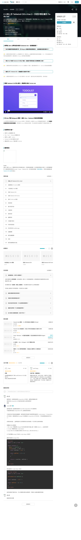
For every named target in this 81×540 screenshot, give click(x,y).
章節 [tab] (18, 39)
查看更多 (28, 357)
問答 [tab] (28, 39)
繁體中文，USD (62, 2)
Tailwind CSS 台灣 (7, 171)
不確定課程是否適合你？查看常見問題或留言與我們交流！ (19, 391)
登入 (72, 2)
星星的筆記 (39, 169)
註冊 (77, 2)
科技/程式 (5, 9)
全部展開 (49, 270)
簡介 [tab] (8, 39)
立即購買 (64, 22)
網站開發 (12, 9)
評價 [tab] (38, 39)
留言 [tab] (48, 39)
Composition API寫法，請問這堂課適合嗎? (27, 399)
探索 (19, 2)
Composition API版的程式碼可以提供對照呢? (21, 401)
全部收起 (49, 176)
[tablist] (28, 39)
